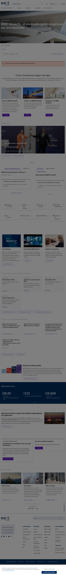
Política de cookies (10, 570)
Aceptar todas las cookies (49, 572)
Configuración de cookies (49, 569)
